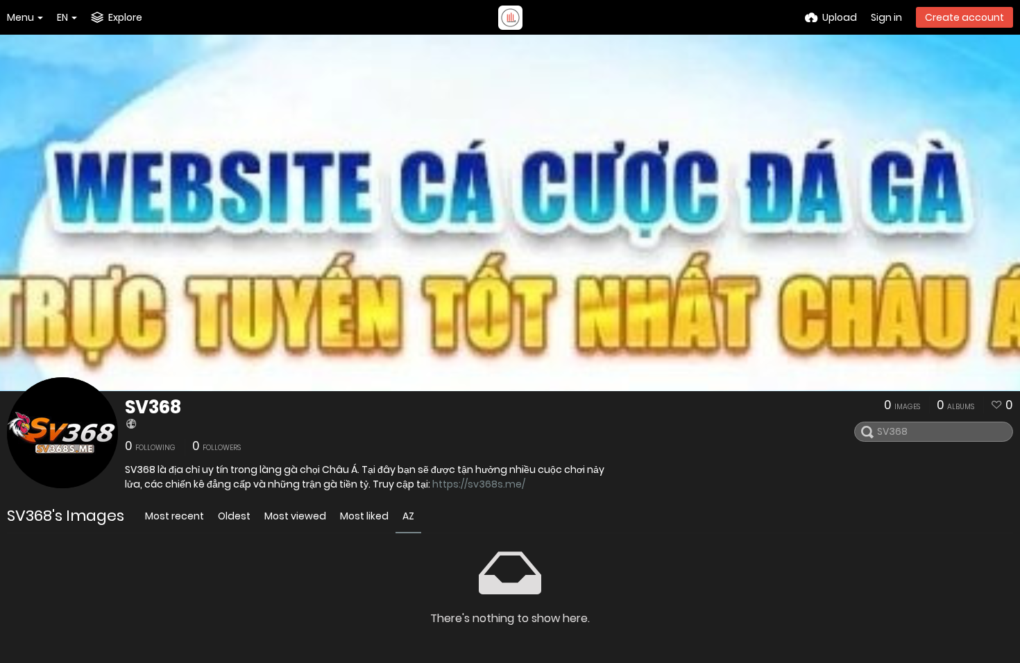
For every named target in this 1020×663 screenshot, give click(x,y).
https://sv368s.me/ (478, 484)
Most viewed (295, 516)
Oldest (234, 516)
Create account (964, 17)
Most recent (174, 516)
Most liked (364, 516)
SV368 (153, 407)
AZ (408, 516)
